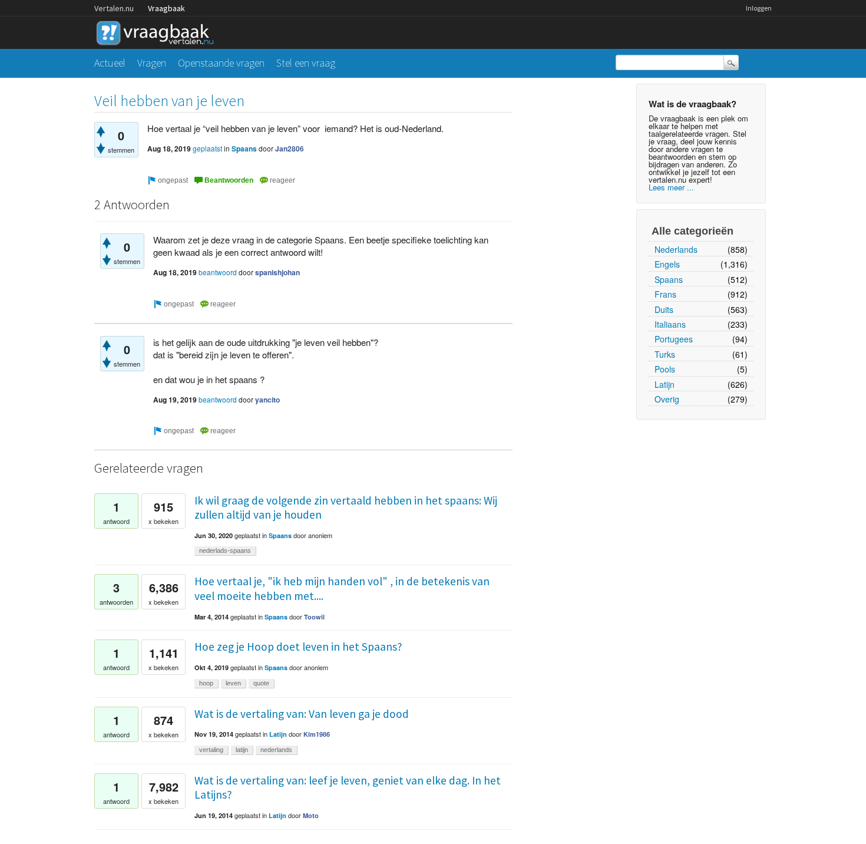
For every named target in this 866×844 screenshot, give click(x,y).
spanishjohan (277, 272)
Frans (665, 294)
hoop (206, 683)
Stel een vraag (305, 63)
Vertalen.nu (114, 8)
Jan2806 (289, 148)
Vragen (151, 63)
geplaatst (207, 148)
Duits (664, 309)
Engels (667, 264)
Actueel (109, 63)
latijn (242, 749)
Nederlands (676, 249)
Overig (667, 399)
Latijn (665, 384)
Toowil (314, 616)
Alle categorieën (692, 231)
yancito (267, 399)
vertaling (211, 749)
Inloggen (759, 8)
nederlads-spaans (225, 550)
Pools (665, 369)
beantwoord (218, 272)
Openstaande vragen (221, 63)
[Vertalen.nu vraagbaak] (158, 31)
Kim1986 (316, 734)
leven (233, 683)
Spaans (669, 279)
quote (261, 683)
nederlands (276, 749)
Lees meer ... (671, 187)
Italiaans (670, 324)
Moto (311, 815)
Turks (665, 354)
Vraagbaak (166, 8)
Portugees (674, 339)
